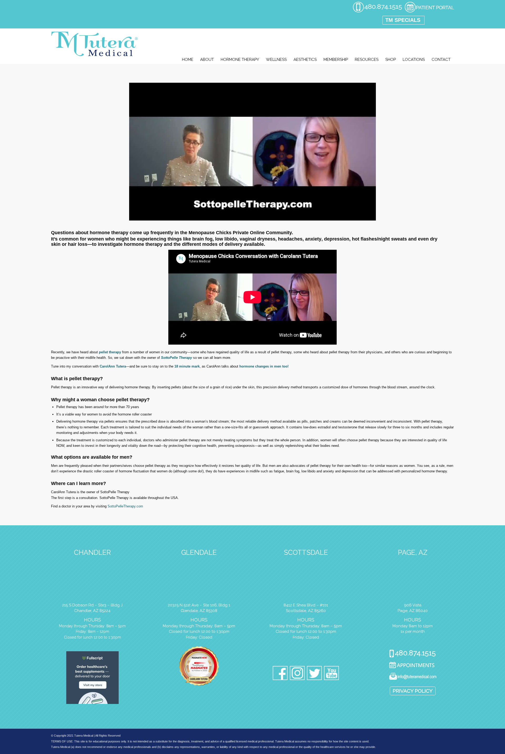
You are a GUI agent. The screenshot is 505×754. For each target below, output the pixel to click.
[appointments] (429, 11)
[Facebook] (280, 674)
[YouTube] (332, 674)
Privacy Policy (413, 691)
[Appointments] (412, 665)
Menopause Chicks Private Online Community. (241, 232)
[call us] (377, 11)
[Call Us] (412, 654)
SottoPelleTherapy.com (125, 506)
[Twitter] (314, 674)
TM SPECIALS (402, 20)
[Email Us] (412, 677)
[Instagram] (297, 674)
